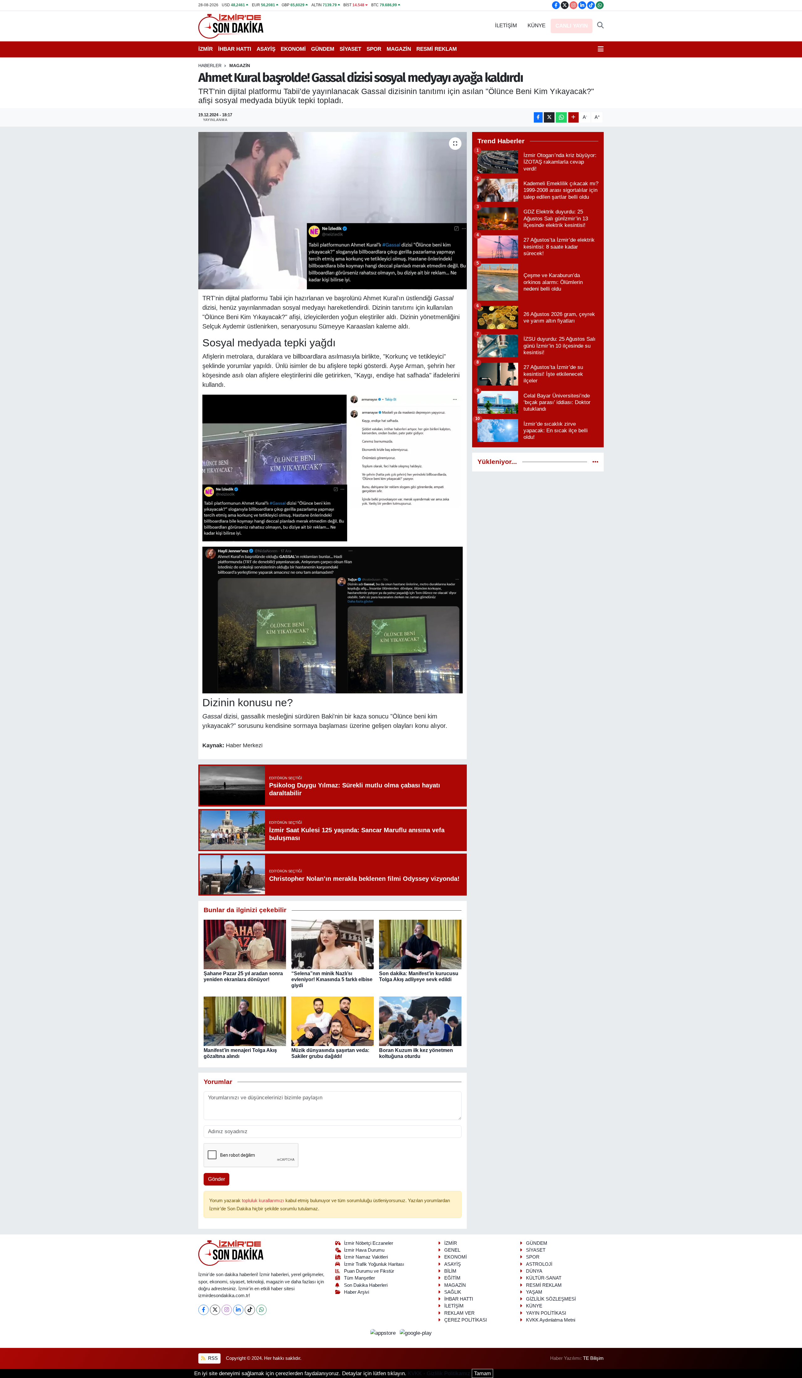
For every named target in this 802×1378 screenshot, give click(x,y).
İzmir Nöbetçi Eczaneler (368, 1243)
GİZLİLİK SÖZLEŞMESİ (551, 1299)
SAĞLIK (452, 1292)
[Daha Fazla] (573, 117)
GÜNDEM (322, 49)
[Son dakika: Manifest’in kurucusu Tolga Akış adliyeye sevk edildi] (420, 944)
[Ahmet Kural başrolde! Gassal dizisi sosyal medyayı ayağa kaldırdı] (332, 210)
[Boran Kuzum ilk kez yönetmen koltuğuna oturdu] (420, 1021)
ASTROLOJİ (539, 1264)
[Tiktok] (250, 1310)
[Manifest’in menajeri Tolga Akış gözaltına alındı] (245, 1021)
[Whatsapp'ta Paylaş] (561, 117)
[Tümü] (595, 462)
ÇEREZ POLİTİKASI (465, 1320)
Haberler (209, 65)
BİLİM (450, 1271)
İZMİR (205, 49)
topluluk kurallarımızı (263, 1200)
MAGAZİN (399, 49)
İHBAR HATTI (234, 49)
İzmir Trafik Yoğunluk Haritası (374, 1264)
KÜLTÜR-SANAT (543, 1278)
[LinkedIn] (238, 1310)
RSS (212, 1358)
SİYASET (350, 49)
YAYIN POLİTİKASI (546, 1313)
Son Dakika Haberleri (366, 1285)
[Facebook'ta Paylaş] (538, 117)
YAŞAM (534, 1292)
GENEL (452, 1250)
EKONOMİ (293, 49)
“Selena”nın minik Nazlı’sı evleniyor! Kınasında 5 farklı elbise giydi (331, 979)
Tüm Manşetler (359, 1278)
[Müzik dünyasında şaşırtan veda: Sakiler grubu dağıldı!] (332, 1021)
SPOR (374, 49)
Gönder (216, 1179)
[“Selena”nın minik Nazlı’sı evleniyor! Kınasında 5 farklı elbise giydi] (332, 944)
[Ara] (600, 26)
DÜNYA (534, 1271)
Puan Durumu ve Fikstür (369, 1271)
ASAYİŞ (266, 49)
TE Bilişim (593, 1358)
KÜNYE (536, 26)
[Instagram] (226, 1310)
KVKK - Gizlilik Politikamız (439, 1373)
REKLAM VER (459, 1313)
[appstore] (384, 1333)
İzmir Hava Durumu (364, 1250)
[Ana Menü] (601, 49)
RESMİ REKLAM (436, 49)
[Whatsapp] (261, 1310)
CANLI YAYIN (571, 26)
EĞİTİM (452, 1278)
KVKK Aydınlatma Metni (550, 1320)
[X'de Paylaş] (549, 117)
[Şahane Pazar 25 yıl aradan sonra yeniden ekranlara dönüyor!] (245, 944)
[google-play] (415, 1333)
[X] (215, 1310)
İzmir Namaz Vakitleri (366, 1257)
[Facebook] (203, 1310)
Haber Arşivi (356, 1292)
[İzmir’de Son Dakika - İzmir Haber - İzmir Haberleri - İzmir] (231, 25)
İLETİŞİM (506, 26)
